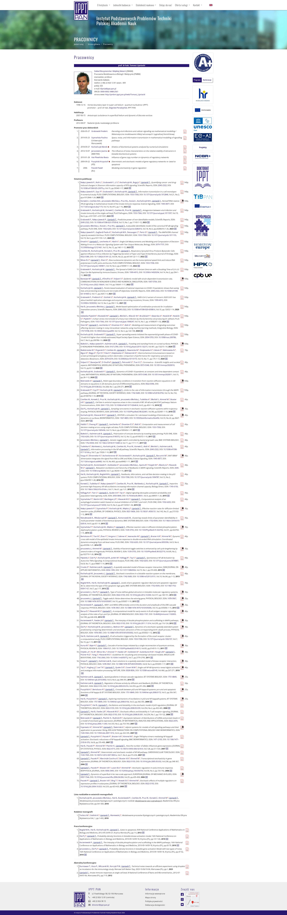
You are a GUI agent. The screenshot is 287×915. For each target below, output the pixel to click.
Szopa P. (84, 661)
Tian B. (96, 536)
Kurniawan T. (85, 866)
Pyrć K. (100, 353)
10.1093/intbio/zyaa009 (104, 331)
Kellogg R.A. (86, 493)
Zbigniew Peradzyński (118, 108)
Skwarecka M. (133, 350)
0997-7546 (85, 777)
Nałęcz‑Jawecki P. (99, 219)
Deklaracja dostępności (155, 905)
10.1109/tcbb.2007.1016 (104, 733)
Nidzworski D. (131, 353)
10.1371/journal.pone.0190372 (107, 436)
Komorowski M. (124, 518)
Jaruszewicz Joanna (99, 151)
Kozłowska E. (113, 465)
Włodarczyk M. (100, 518)
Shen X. (104, 260)
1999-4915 (133, 272)
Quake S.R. (114, 493)
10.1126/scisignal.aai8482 (91, 461)
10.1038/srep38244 (98, 471)
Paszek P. (107, 736)
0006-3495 (109, 771)
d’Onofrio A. (107, 278)
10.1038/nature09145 (148, 670)
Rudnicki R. (117, 718)
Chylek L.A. (85, 652)
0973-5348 (144, 365)
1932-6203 (107, 229)
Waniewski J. (115, 815)
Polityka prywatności (154, 901)
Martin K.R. (98, 499)
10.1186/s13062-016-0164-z (96, 489)
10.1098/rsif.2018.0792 (154, 393)
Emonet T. (112, 652)
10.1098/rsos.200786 (167, 337)
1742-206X (101, 657)
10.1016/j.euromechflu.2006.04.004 (109, 777)
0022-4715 (111, 749)
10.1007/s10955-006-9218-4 (131, 749)
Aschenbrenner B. (110, 455)
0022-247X (173, 721)
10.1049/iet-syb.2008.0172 (150, 692)
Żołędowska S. (118, 353)
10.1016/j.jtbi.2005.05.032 (150, 761)
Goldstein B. (133, 652)
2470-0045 (114, 411)
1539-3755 (129, 530)
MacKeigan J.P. (110, 499)
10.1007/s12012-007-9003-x (105, 755)
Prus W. (128, 210)
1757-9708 (85, 331)
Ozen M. (84, 325)
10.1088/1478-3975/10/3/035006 (138, 608)
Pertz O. (143, 232)
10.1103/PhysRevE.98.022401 (135, 411)
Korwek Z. (85, 201)
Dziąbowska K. (146, 350)
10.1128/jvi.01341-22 (102, 256)
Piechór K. (107, 718)
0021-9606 (131, 511)
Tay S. (122, 493)
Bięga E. (92, 353)
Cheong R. (93, 424)
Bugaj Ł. (136, 182)
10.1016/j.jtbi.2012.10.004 (140, 595)
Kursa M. (85, 645)
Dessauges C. (133, 232)
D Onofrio (106, 362)
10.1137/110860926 (128, 570)
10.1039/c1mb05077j (119, 657)
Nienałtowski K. (87, 518)
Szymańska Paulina (99, 137)
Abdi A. (115, 241)
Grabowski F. (108, 182)
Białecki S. (85, 343)
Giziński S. (108, 297)
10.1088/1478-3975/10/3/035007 (98, 601)
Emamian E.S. (118, 325)
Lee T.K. (100, 667)
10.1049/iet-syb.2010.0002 (95, 679)
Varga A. (84, 455)
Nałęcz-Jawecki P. (88, 182)
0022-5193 (120, 595)
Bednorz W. (118, 627)
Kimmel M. (165, 399)
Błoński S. (124, 316)
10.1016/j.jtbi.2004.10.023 (91, 786)
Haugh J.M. (160, 652)
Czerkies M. (119, 210)
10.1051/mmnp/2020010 (164, 365)
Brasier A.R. (156, 536)
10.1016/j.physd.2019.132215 (135, 346)
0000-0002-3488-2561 (109, 91)
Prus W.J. (124, 201)
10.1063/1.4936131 (148, 511)
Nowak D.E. (123, 780)
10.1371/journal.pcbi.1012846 (156, 194)
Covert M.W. (131, 667)
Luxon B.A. (116, 768)
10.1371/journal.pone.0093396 (156, 542)
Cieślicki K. (94, 815)
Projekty (203, 147)
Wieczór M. (134, 316)
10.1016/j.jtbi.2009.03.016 (117, 686)
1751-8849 (172, 677)
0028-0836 (130, 670)
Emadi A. (85, 241)
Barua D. (85, 611)
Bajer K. (93, 645)
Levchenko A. (105, 241)
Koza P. (94, 866)
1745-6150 (173, 486)
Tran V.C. (138, 362)
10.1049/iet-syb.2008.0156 (118, 701)
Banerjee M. (86, 278)
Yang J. (95, 654)
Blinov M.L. (102, 652)
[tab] (197, 79)
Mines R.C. (85, 260)
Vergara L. (112, 536)
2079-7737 (160, 244)
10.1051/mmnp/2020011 (162, 374)
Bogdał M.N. (105, 474)
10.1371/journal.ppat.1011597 (159, 213)
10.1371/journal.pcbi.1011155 (163, 235)
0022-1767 (143, 614)
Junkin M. (115, 558)
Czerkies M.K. (95, 201)
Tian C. (95, 493)
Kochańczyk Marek (99, 147)
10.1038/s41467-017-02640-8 (126, 405)
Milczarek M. (104, 866)
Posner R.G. (86, 654)
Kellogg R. (124, 558)
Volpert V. (118, 278)
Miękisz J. (127, 508)
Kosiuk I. (132, 201)
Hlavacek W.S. (100, 415)
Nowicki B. (167, 316)
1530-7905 (85, 755)
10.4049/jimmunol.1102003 (164, 614)
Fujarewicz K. (86, 727)
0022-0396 (150, 384)
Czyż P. (96, 390)
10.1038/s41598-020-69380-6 (143, 309)
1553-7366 (137, 213)
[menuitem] (104, 5)
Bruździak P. (145, 316)
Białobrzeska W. (88, 350)
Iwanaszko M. (134, 536)
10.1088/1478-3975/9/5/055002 (120, 632)
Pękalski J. (85, 558)
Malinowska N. (169, 350)
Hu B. (93, 652)
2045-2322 (162, 185)
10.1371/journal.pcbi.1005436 (93, 430)
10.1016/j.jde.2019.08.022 (91, 386)
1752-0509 (89, 443)
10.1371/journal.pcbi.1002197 (159, 639)
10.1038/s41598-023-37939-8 (106, 222)
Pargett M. (153, 465)
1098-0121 (107, 648)
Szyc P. (99, 191)
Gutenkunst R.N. (147, 652)
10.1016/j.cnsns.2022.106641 (93, 284)
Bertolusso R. (86, 536)
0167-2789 (114, 346)
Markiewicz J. (97, 446)
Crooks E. (85, 567)
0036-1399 (110, 570)
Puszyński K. (86, 689)
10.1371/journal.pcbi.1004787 (146, 477)
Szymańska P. (87, 499)
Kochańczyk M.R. (144, 201)
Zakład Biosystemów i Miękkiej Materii (110, 71)
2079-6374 (109, 359)
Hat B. (83, 306)
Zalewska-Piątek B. (89, 316)
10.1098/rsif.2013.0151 (146, 576)
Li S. (117, 182)
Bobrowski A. (86, 381)
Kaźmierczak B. (111, 343)
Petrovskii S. (127, 362)
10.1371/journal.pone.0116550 (93, 505)
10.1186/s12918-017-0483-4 (110, 443)
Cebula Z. (158, 350)
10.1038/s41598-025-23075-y (92, 188)
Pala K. (107, 353)
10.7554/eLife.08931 (134, 495)
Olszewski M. (103, 316)
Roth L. (99, 182)
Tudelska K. (145, 399)
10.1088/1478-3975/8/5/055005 (129, 664)
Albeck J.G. (163, 465)
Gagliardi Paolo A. (103, 232)
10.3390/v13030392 (89, 303)
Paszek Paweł (97, 168)
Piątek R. (87, 319)
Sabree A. (122, 536)
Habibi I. (84, 424)
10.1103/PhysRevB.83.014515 (128, 648)
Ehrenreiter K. (95, 455)
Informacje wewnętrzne (155, 893)
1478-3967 (171, 598)
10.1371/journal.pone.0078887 (165, 560)
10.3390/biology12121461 (91, 247)
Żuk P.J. (84, 408)
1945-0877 (165, 204)
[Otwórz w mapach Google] (192, 899)
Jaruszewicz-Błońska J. (111, 201)
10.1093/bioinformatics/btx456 (146, 418)
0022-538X (85, 256)
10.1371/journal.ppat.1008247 (121, 321)
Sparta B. (143, 465)
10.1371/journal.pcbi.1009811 (93, 266)
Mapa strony (150, 897)
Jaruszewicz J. (86, 548)
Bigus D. (84, 353)
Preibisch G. (97, 297)
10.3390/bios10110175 (127, 359)
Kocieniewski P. (125, 455)
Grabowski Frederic (99, 131)
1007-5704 (152, 281)
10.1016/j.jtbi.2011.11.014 (140, 623)
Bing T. (114, 780)
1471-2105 (157, 739)
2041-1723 (105, 405)
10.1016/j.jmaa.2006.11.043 (96, 723)
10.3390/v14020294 (151, 272)
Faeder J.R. (99, 620)
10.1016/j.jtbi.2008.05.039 (129, 708)
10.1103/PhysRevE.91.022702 (151, 530)
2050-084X (117, 495)
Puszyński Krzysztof (99, 161)
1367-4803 (124, 418)
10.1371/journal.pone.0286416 (129, 229)
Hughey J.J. (91, 667)
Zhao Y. (104, 536)
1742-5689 (135, 393)
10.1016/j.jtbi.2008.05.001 (132, 714)
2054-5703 (149, 337)
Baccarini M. (161, 455)
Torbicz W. (84, 815)
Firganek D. (101, 350)
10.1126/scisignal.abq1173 (92, 207)
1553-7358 (134, 194)
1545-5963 (85, 733)
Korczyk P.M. (115, 866)
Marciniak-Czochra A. (109, 758)
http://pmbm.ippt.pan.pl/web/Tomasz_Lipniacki (125, 94)
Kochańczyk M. (126, 182)
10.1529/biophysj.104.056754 (131, 771)
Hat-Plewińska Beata (100, 157)
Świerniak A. (119, 727)
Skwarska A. (156, 316)
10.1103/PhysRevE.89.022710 (153, 551)
